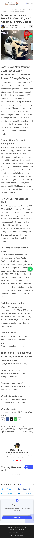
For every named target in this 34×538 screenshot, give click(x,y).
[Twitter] (11, 419)
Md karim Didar (16, 450)
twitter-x (10, 489)
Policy (24, 527)
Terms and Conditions (17, 529)
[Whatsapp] (15, 419)
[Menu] (2, 3)
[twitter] (14, 460)
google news (26, 493)
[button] (27, 3)
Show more (27, 467)
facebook (26, 489)
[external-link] (23, 460)
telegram (10, 493)
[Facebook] (7, 419)
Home (2, 9)
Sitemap (17, 527)
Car (6, 9)
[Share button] (19, 419)
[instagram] (20, 460)
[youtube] (17, 460)
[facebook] (10, 460)
